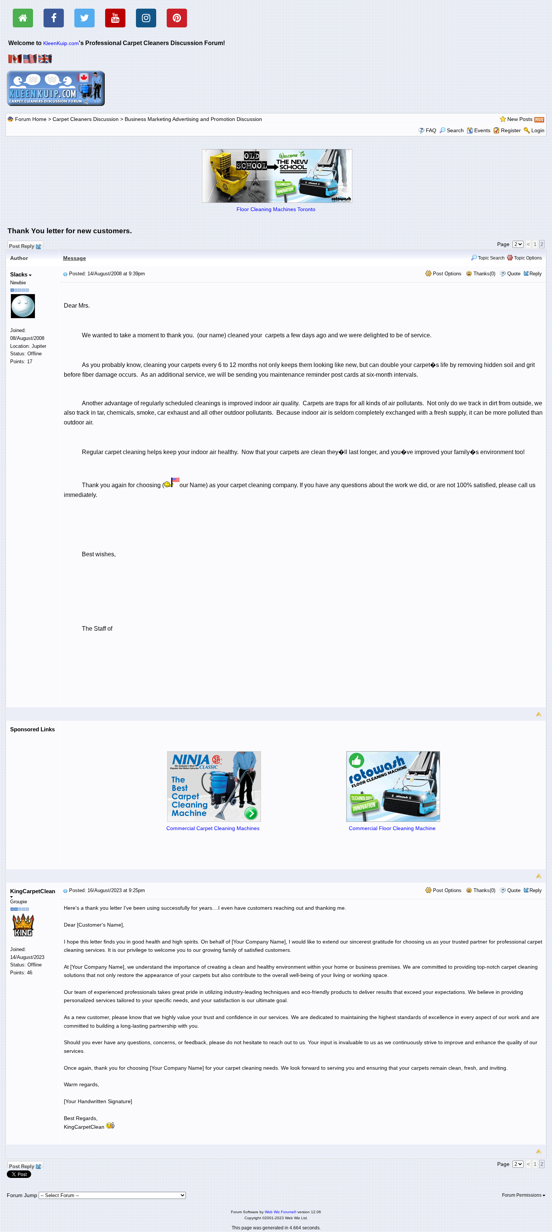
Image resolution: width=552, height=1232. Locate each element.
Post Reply (22, 245)
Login (537, 130)
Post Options (446, 273)
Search (455, 130)
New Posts (519, 119)
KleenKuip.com (61, 43)
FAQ (431, 130)
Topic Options (527, 258)
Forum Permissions (522, 1195)
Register (511, 130)
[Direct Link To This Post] (65, 273)
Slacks (19, 274)
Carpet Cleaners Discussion (86, 119)
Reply (535, 273)
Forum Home (31, 119)
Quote (513, 273)
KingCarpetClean (32, 891)
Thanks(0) (483, 273)
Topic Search (491, 258)
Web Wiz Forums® (280, 1212)
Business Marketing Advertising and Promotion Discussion (193, 119)
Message (74, 258)
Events (482, 130)
